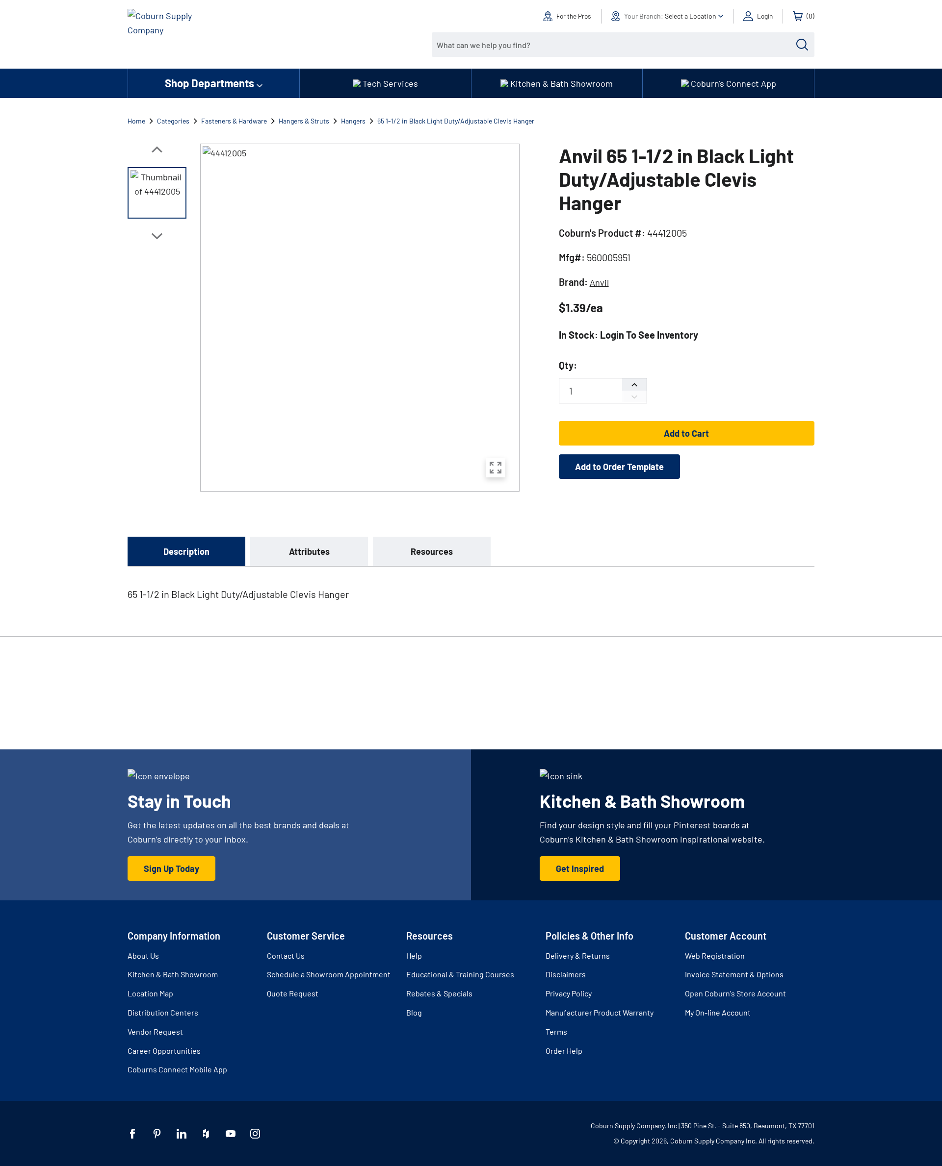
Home (136, 121)
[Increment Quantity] (634, 384)
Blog (414, 1012)
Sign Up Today (171, 868)
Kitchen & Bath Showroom (173, 974)
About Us (143, 955)
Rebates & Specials (439, 993)
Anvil (599, 282)
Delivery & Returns (578, 955)
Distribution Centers (163, 1012)
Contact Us (286, 955)
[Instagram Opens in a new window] (255, 1134)
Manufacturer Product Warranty (600, 1012)
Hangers (353, 121)
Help (414, 955)
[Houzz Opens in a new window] (206, 1134)
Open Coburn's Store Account (735, 993)
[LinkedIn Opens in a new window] (181, 1134)
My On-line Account (718, 1012)
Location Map (150, 993)
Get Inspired (580, 868)
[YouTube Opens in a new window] (231, 1134)
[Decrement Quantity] (634, 397)
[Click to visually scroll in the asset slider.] (157, 149)
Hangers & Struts (304, 121)
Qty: (568, 365)
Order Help (564, 1050)
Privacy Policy (569, 993)
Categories (173, 121)
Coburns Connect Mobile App (177, 1069)
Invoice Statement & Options (734, 974)
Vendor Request (155, 1031)
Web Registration (715, 955)
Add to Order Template (619, 466)
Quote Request (292, 993)
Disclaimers (566, 974)
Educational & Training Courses (460, 974)
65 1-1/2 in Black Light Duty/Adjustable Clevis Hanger (455, 121)
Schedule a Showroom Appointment (329, 974)
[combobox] (616, 44)
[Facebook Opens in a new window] (132, 1134)
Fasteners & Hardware (234, 121)
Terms (556, 1031)
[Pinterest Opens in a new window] (157, 1134)
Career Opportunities (164, 1050)
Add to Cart (686, 433)
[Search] (802, 44)
